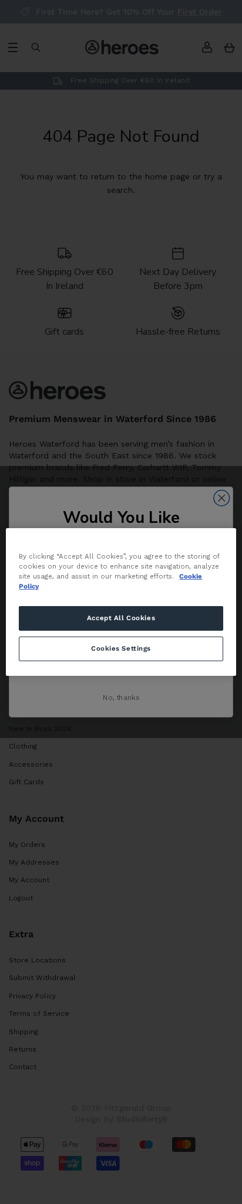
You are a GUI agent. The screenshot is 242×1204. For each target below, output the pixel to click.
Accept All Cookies (121, 618)
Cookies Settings (121, 648)
